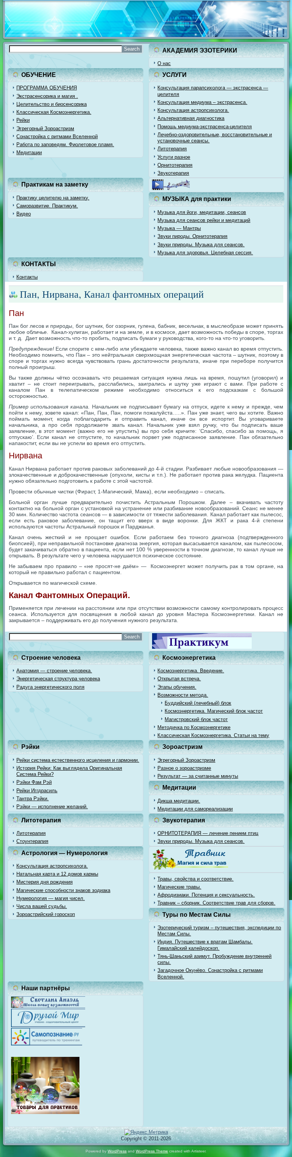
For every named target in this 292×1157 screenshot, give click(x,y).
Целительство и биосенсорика (51, 104)
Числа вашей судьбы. (41, 906)
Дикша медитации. (178, 801)
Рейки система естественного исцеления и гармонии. (77, 760)
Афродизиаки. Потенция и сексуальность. (206, 895)
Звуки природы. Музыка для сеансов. (200, 244)
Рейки (23, 120)
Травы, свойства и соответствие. (195, 879)
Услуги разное (173, 157)
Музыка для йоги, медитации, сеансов (201, 212)
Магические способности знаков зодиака (63, 890)
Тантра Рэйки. (32, 798)
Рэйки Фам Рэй (34, 782)
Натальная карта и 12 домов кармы (57, 874)
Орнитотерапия (174, 165)
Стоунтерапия (32, 841)
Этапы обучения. (176, 687)
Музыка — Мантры (179, 228)
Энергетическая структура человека (58, 678)
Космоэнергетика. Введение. (190, 670)
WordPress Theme (152, 1151)
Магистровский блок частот (196, 719)
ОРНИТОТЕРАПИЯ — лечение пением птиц (207, 833)
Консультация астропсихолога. (193, 110)
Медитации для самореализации (195, 809)
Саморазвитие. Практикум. (47, 206)
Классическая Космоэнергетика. (53, 112)
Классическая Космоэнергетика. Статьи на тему (213, 735)
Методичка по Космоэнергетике (193, 727)
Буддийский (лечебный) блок (198, 703)
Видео (23, 214)
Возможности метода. (182, 695)
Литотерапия (172, 149)
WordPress (117, 1151)
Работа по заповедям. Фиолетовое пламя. (65, 144)
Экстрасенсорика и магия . (47, 96)
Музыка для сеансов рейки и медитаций (203, 220)
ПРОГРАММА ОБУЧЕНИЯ (46, 88)
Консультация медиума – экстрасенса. (202, 102)
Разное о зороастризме (184, 768)
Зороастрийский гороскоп (45, 914)
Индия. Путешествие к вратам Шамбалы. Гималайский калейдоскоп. (204, 945)
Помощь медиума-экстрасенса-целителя (204, 126)
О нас (164, 63)
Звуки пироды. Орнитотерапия (192, 236)
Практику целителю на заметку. (52, 198)
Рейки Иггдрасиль (36, 790)
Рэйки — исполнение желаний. (52, 806)
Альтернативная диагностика (190, 118)
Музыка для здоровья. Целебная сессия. (205, 252)
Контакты (27, 277)
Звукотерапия (173, 173)
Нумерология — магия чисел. (50, 898)
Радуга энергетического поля (50, 687)
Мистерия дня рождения (44, 882)
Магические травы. (179, 887)
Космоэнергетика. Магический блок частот (214, 711)
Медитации (29, 152)
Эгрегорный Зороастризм (45, 128)
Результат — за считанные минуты (197, 776)
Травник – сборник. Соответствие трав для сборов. (216, 903)
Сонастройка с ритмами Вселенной (57, 136)
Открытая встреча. (179, 678)
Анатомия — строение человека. (54, 670)
